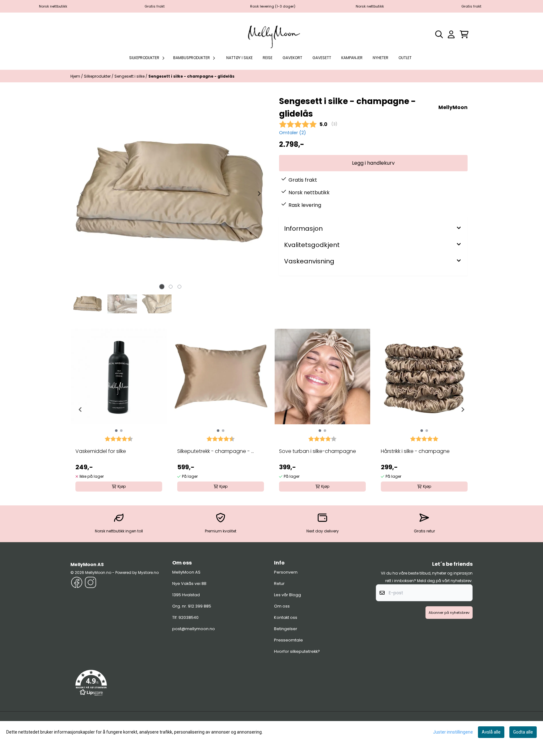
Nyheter (380, 57)
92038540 (188, 617)
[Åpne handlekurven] (464, 34)
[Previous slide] (82, 194)
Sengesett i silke (129, 76)
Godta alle (523, 732)
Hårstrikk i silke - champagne (415, 451)
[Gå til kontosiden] (451, 34)
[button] (91, 683)
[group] (118, 406)
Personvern (286, 572)
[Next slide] (259, 194)
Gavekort (292, 57)
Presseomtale (288, 640)
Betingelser (285, 628)
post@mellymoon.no (193, 628)
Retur (279, 583)
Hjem (75, 76)
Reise (267, 57)
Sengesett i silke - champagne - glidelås (191, 76)
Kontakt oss (285, 617)
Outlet (405, 57)
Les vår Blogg (287, 594)
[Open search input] (439, 34)
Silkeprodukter (98, 76)
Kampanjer (352, 57)
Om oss (282, 606)
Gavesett (321, 57)
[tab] (161, 286)
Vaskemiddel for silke (100, 451)
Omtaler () (292, 132)
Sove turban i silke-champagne (317, 451)
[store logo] (271, 34)
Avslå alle (491, 732)
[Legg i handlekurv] (373, 163)
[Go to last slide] (80, 410)
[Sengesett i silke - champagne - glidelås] (170, 193)
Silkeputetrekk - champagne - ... (215, 451)
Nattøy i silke (239, 57)
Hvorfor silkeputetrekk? (297, 651)
